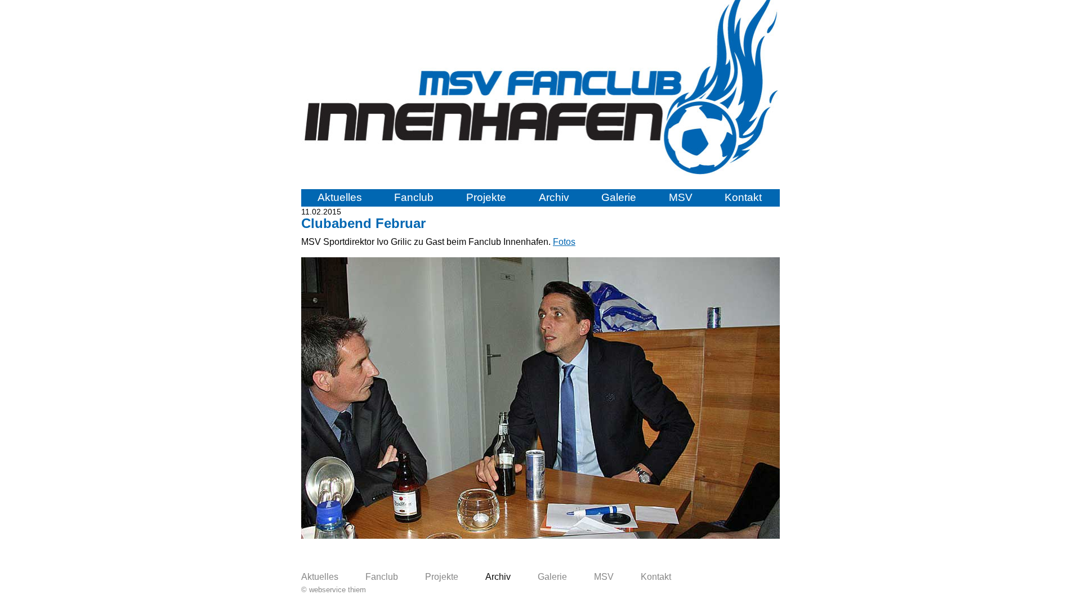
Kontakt (743, 197)
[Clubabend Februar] (540, 535)
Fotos (564, 242)
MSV (681, 197)
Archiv (554, 197)
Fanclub (414, 197)
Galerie (618, 197)
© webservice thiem (333, 589)
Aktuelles (340, 197)
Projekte (486, 197)
